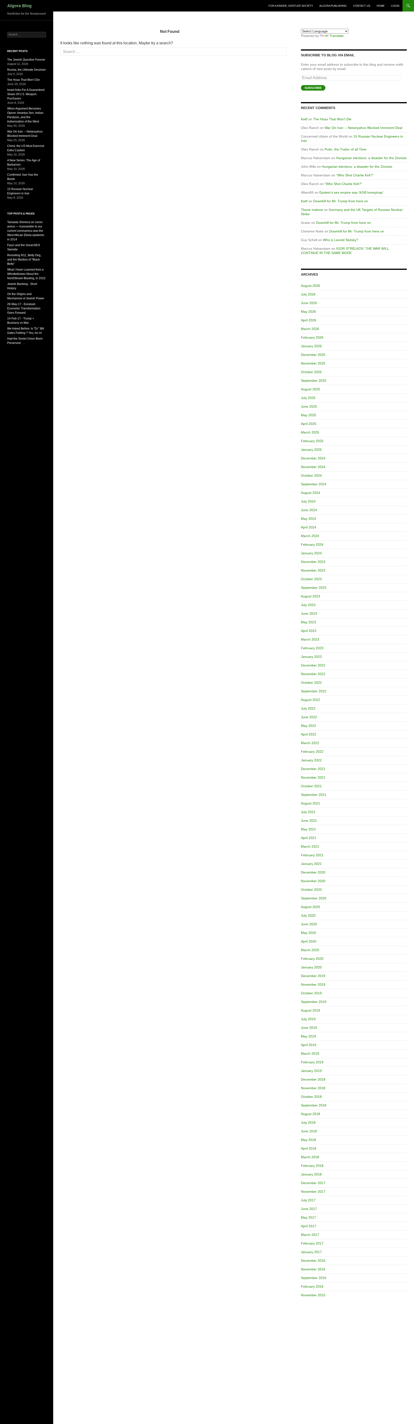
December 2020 (313, 872)
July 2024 (308, 501)
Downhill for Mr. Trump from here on (340, 201)
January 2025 (311, 450)
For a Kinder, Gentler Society (291, 5)
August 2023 (310, 596)
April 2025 (308, 424)
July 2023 (308, 605)
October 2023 (311, 579)
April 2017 (308, 1226)
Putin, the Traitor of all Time (345, 149)
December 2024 (313, 458)
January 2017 (311, 1252)
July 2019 (308, 1019)
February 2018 (312, 1166)
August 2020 (310, 907)
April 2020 (308, 941)
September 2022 (313, 691)
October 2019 (311, 993)
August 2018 (310, 1114)
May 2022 (308, 726)
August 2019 (310, 1010)
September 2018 (313, 1105)
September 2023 (313, 588)
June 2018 (309, 1131)
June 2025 (309, 406)
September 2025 (313, 380)
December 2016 (313, 1260)
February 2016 (312, 1286)
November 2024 (313, 467)
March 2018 (310, 1157)
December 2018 (313, 1079)
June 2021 (309, 820)
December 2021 (313, 769)
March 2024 (310, 536)
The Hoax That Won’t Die (332, 119)
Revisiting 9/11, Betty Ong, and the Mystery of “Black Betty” (24, 260)
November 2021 (313, 777)
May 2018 (308, 1140)
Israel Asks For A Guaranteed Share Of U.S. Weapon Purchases (26, 94)
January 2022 (311, 760)
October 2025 (311, 372)
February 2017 (312, 1243)
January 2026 (311, 346)
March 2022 (310, 743)
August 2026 (310, 286)
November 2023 (313, 570)
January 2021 (311, 864)
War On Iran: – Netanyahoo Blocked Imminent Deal (363, 128)
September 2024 (313, 484)
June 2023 (309, 613)
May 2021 (308, 829)
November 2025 (313, 363)
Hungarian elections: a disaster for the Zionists (371, 158)
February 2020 (312, 959)
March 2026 (310, 329)
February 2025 (312, 441)
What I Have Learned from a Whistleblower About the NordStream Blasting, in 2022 (26, 274)
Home (381, 5)
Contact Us (361, 5)
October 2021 (311, 786)
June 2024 (309, 510)
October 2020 (311, 889)
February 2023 (312, 648)
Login (395, 5)
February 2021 (312, 855)
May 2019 (308, 1036)
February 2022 (312, 751)
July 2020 (308, 915)
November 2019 (313, 984)
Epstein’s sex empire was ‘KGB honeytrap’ (351, 192)
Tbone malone (312, 210)
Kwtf (304, 119)
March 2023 (310, 639)
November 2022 (313, 674)
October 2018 (311, 1097)
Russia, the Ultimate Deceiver (26, 69)
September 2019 (313, 1002)
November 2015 (313, 1295)
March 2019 (310, 1053)
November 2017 (313, 1191)
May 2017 (308, 1217)
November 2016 (313, 1269)
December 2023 (313, 562)
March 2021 (310, 846)
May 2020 (308, 933)
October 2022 (311, 682)
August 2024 (310, 493)
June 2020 (309, 924)
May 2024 (308, 519)
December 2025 (313, 355)
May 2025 (308, 415)
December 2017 (313, 1183)
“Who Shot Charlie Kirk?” (355, 175)
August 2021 (310, 803)
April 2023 (308, 631)
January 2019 (311, 1071)
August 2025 (310, 389)
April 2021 (308, 838)
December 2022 (313, 665)
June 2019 (309, 1028)
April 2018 (308, 1148)
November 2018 (313, 1088)
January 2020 (311, 967)
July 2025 (308, 398)
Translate (336, 36)
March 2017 (310, 1235)
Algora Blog (19, 5)
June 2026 (309, 303)
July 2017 (308, 1200)
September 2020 (313, 898)
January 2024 (311, 553)
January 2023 (311, 657)
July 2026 (308, 294)
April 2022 (308, 734)
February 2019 (312, 1062)
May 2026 (308, 311)
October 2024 (311, 475)
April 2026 (308, 320)
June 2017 (309, 1209)
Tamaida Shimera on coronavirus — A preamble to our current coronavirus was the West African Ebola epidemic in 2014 (25, 230)
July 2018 (308, 1122)
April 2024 (308, 527)
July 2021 (308, 812)
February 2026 (312, 337)
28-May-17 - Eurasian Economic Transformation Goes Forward (23, 308)
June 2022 (309, 717)
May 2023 (308, 622)
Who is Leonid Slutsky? (340, 240)
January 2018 (311, 1174)
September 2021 (313, 795)
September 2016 (313, 1278)
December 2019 (313, 976)
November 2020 (313, 881)
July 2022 (308, 708)
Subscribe (313, 88)
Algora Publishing (333, 5)
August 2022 (310, 700)
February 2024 (312, 544)
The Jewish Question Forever (26, 59)
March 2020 (310, 950)
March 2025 (310, 432)
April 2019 (308, 1045)
